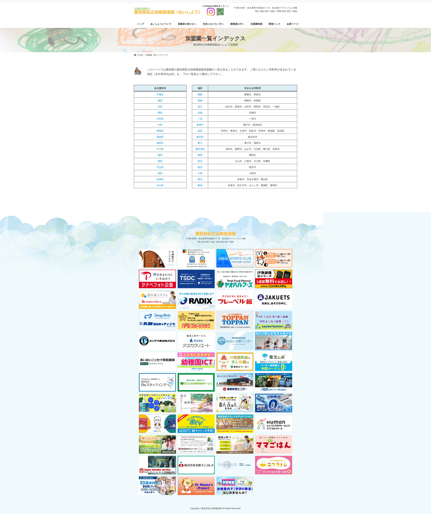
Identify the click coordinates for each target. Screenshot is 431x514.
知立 (200, 106)
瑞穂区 (160, 136)
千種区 (160, 94)
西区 (160, 112)
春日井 (200, 136)
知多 (200, 130)
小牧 (200, 173)
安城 (200, 112)
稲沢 (200, 167)
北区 (160, 106)
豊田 (200, 155)
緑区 (160, 173)
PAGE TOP (418, 495)
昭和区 (160, 130)
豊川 (200, 142)
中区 (160, 124)
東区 (160, 100)
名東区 (160, 179)
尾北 (200, 161)
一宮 (200, 118)
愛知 (200, 185)
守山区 (160, 167)
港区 (160, 155)
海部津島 (200, 148)
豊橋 (200, 94)
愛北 (200, 179)
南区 (160, 161)
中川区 (160, 148)
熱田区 (160, 142)
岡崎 (200, 100)
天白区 (160, 185)
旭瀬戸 (200, 124)
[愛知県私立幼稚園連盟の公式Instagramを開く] (215, 10)
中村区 (160, 118)
